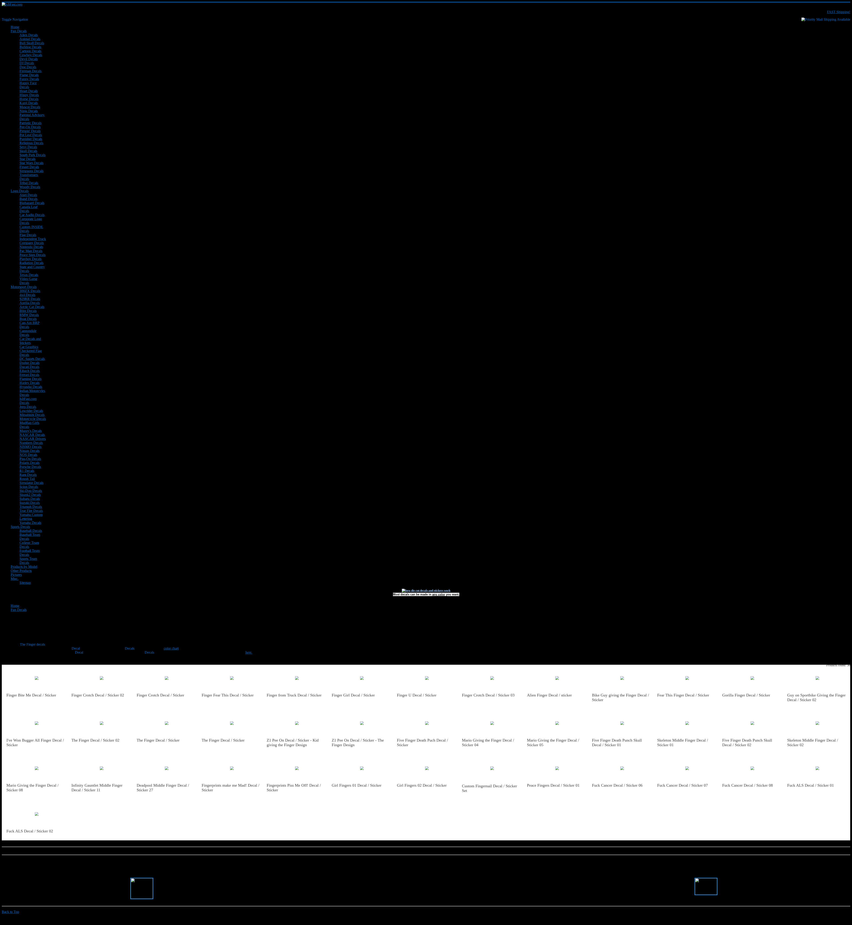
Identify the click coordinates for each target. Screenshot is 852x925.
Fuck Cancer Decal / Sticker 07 (682, 785)
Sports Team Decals (28, 561)
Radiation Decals (31, 263)
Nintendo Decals (31, 247)
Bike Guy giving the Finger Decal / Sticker (620, 697)
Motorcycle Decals (33, 419)
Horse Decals (29, 99)
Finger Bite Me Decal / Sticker (31, 695)
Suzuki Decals (30, 503)
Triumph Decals (31, 507)
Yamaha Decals (30, 523)
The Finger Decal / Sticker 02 (95, 740)
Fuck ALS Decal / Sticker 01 (810, 785)
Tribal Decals (29, 183)
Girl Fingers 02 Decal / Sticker (422, 785)
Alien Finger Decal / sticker (549, 695)
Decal (76, 648)
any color (438, 594)
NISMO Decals (30, 447)
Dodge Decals (29, 363)
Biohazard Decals (32, 203)
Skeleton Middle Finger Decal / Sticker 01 (682, 742)
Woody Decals (30, 187)
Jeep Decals (28, 407)
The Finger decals (32, 644)
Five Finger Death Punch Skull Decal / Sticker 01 (617, 742)
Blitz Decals (28, 311)
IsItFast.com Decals (28, 401)
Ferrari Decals (29, 375)
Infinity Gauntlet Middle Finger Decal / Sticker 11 (96, 787)
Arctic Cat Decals (32, 307)
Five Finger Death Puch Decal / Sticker (422, 742)
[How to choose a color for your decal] (426, 590)
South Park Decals (32, 155)
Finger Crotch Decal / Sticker (160, 695)
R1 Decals (27, 471)
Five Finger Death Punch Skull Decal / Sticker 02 (747, 742)
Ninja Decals (29, 111)
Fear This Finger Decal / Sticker (683, 695)
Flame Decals (29, 75)
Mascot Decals (30, 107)
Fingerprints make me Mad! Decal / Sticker (230, 787)
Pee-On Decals (30, 127)
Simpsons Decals (31, 171)
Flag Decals (28, 235)
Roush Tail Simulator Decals (31, 481)
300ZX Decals (30, 291)
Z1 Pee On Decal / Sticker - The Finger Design (358, 742)
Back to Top (10, 912)
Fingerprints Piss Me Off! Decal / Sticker (294, 787)
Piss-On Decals (30, 459)
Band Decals (28, 199)
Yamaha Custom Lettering (31, 517)
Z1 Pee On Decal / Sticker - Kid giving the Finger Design (293, 742)
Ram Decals (28, 475)
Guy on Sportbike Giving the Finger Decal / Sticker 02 (816, 697)
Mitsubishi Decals (32, 415)
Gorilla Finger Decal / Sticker (746, 695)
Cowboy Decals (31, 55)
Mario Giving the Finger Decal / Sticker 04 (488, 742)
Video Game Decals (28, 281)
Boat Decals (28, 319)
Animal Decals (30, 39)
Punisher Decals (31, 139)
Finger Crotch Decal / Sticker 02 (97, 695)
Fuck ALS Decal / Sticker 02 (29, 831)
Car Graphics (29, 347)
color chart (171, 648)
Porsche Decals (30, 467)
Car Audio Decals (32, 215)
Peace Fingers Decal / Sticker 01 (553, 785)
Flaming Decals (30, 379)
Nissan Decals (29, 451)
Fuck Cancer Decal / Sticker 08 (747, 785)
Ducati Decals (29, 367)
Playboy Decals (30, 259)
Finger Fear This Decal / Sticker (228, 695)
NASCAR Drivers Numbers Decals (33, 441)
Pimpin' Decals (30, 131)
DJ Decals (27, 63)
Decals (129, 648)
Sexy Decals (28, 147)
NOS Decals (28, 455)
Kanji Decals (29, 103)
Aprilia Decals (30, 303)
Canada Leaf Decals (28, 209)
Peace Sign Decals (32, 255)
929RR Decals (30, 299)
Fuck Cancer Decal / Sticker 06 (617, 785)
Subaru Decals (30, 499)
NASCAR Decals (32, 435)
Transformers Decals (29, 177)
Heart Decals (29, 91)
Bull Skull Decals (32, 43)
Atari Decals (28, 195)
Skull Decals (28, 151)
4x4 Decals (27, 295)
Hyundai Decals (31, 387)
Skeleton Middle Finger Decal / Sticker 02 (812, 742)
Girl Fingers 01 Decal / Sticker (356, 785)
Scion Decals (29, 487)
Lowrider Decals (31, 411)
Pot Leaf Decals (31, 135)
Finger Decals (29, 167)
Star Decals (28, 159)
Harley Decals (29, 383)
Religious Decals (31, 143)
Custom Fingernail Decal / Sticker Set (489, 788)
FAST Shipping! (838, 12)
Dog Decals (28, 67)
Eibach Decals (30, 371)
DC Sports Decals (32, 359)
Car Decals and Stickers (30, 341)
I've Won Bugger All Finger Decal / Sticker (35, 742)
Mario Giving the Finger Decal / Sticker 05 (553, 742)
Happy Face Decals (28, 85)
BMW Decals (29, 315)
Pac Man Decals (31, 251)
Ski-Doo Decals (31, 491)
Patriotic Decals (30, 123)
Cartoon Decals (30, 51)
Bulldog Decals (30, 47)
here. (248, 652)
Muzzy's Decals (31, 431)
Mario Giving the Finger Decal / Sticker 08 (32, 787)
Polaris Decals (29, 463)
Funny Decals (29, 79)
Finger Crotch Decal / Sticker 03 (488, 695)
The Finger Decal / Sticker (158, 740)
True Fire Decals (31, 511)
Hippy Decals (29, 95)
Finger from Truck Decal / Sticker (294, 695)
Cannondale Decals (28, 333)
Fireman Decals (30, 71)
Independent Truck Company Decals (33, 241)
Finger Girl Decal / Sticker (353, 695)
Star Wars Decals (31, 163)
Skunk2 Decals (30, 495)
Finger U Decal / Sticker (416, 695)
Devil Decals (29, 59)
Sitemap (25, 583)
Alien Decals (29, 35)
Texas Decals (29, 275)
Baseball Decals (31, 531)
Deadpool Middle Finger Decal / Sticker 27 (163, 787)
